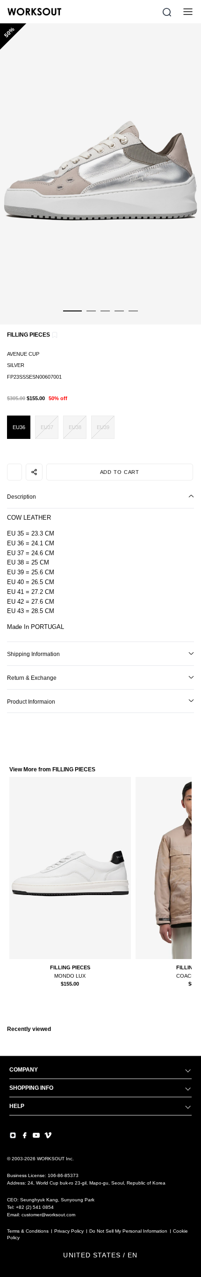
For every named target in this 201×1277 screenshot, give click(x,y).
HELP (16, 1106)
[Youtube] (36, 1135)
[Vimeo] (47, 1135)
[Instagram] (12, 1135)
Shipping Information (33, 654)
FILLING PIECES (28, 335)
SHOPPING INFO (31, 1088)
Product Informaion (31, 701)
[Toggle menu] (188, 11)
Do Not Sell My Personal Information (128, 1231)
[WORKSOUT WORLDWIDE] (34, 11)
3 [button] (105, 316)
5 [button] (133, 316)
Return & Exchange (32, 678)
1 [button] (72, 316)
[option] (100, 174)
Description (21, 497)
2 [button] (91, 316)
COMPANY (23, 1069)
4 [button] (119, 316)
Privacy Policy (69, 1231)
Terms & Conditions (28, 1231)
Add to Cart (120, 472)
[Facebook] (24, 1135)
